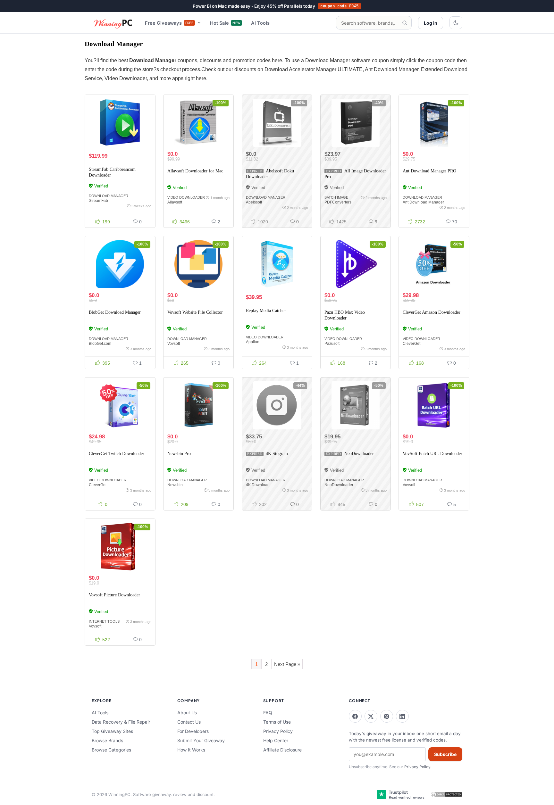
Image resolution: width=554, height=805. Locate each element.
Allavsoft (174, 202)
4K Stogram (277, 453)
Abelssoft (254, 202)
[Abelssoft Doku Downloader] (277, 123)
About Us (187, 712)
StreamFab (98, 200)
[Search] (404, 23)
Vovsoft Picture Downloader (114, 595)
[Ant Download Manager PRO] (434, 123)
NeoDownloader (359, 453)
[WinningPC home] (113, 22)
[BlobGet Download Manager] (120, 264)
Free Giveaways (169, 23)
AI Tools (260, 23)
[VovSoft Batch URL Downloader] (434, 405)
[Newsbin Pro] (198, 405)
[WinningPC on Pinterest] (386, 716)
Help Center (275, 740)
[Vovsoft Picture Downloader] (120, 547)
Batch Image (336, 197)
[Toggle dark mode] (455, 22)
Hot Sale (225, 23)
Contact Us (189, 722)
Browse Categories (111, 749)
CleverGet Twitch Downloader (116, 453)
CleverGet (411, 343)
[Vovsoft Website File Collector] (198, 264)
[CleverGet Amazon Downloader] (434, 264)
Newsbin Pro (179, 453)
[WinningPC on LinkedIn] (402, 716)
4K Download (258, 485)
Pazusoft (332, 343)
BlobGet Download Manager (115, 312)
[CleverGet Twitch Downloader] (120, 405)
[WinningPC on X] (371, 716)
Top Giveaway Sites (112, 731)
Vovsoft (173, 343)
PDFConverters (337, 202)
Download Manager (108, 196)
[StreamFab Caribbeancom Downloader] (120, 123)
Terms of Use (277, 722)
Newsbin (175, 485)
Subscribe (445, 754)
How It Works (191, 749)
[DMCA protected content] (446, 794)
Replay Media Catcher (266, 310)
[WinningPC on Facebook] (355, 716)
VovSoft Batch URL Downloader (432, 453)
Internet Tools (104, 621)
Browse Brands (107, 740)
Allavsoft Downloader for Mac (195, 171)
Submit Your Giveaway (201, 740)
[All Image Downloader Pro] (355, 123)
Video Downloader (186, 197)
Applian (252, 342)
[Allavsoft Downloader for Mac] (198, 123)
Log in (430, 23)
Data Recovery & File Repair (121, 722)
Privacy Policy (278, 731)
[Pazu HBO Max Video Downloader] (355, 264)
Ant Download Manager (423, 202)
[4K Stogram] (277, 405)
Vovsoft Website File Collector (195, 312)
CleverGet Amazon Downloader (431, 312)
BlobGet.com (100, 343)
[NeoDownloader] (355, 405)
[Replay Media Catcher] (277, 264)
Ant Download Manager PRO (429, 171)
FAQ (267, 712)
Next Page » (287, 664)
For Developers (193, 731)
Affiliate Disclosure (282, 749)
